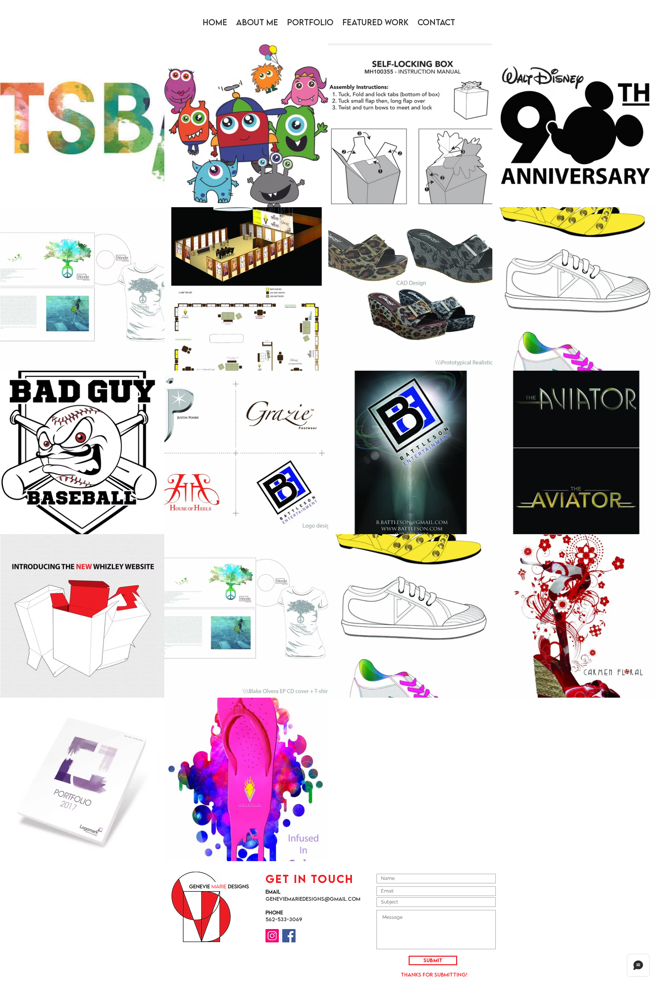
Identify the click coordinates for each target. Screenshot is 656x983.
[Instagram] (272, 935)
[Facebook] (289, 935)
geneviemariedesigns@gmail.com (312, 899)
